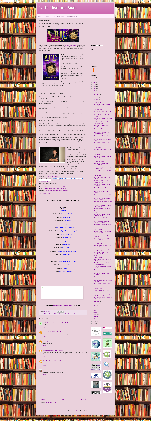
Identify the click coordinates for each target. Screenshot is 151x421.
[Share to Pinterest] (63, 312)
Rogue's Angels (67, 217)
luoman (78, 411)
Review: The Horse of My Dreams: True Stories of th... (102, 218)
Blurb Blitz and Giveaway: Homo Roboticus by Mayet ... (101, 270)
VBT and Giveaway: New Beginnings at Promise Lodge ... (102, 205)
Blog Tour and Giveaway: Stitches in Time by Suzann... (102, 256)
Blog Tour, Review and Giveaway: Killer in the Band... (101, 277)
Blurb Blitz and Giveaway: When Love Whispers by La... (102, 112)
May (95, 310)
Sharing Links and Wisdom (67, 234)
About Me (46, 16)
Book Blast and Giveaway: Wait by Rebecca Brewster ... (102, 263)
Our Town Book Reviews (65, 264)
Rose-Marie (46, 361)
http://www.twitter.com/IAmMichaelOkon (53, 185)
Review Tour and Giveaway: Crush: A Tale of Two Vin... (102, 174)
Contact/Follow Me (72, 16)
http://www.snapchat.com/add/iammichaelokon (56, 190)
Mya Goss (45, 332)
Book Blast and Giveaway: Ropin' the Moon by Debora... (102, 235)
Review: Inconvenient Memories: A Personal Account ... (102, 132)
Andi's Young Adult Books (66, 224)
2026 (94, 78)
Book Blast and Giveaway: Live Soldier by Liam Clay (103, 280)
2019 (94, 93)
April (95, 312)
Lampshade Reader (66, 275)
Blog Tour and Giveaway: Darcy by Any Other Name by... (102, 294)
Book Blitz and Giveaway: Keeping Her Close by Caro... (103, 298)
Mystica (45, 370)
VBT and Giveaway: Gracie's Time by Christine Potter (102, 167)
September (96, 301)
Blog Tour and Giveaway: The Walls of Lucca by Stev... (103, 273)
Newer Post (42, 399)
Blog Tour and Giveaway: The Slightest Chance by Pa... (103, 119)
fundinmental (66, 268)
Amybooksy (97, 71)
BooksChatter (66, 254)
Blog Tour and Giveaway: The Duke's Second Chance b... (102, 157)
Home (39, 16)
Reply (44, 327)
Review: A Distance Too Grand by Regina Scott (101, 211)
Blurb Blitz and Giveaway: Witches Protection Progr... (102, 284)
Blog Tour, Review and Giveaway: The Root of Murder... (102, 246)
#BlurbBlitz (45, 313)
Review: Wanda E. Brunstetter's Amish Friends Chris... (102, 139)
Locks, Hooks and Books (58, 7)
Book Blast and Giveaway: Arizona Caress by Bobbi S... (102, 105)
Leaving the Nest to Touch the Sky (67, 261)
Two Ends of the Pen (67, 258)
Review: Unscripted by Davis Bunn (102, 208)
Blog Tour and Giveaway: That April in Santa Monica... (103, 153)
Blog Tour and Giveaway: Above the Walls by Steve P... (102, 198)
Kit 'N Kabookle (67, 220)
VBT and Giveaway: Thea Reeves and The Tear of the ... (102, 178)
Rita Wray (45, 341)
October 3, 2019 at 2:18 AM (62, 322)
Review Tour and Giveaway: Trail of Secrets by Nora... (102, 228)
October (96, 99)
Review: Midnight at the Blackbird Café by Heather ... (101, 146)
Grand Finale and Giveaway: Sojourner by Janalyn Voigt (102, 122)
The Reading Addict (67, 237)
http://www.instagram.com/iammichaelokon (55, 186)
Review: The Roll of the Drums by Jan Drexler (102, 115)
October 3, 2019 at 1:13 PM (55, 361)
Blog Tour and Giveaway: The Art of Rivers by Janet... (102, 101)
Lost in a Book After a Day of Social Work (66, 227)
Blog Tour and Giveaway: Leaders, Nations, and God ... (102, 143)
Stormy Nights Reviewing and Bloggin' (67, 231)
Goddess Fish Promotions (71, 45)
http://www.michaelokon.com (52, 176)
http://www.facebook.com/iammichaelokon (55, 188)
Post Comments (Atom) (50, 402)
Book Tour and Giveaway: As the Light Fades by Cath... (103, 202)
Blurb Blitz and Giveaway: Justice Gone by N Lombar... (101, 239)
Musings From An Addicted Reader (67, 251)
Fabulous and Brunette (67, 214)
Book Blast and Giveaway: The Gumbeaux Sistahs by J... (101, 253)
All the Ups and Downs (67, 241)
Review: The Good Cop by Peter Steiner (101, 191)
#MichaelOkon (67, 313)
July (95, 306)
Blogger (87, 411)
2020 (94, 90)
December (96, 94)
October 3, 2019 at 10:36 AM (55, 341)
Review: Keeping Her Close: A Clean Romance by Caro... (102, 136)
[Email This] (57, 312)
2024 (94, 82)
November (96, 97)
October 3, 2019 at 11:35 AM (56, 350)
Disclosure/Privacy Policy (58, 16)
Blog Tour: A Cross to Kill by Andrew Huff (102, 150)
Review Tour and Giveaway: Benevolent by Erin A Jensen (101, 129)
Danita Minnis (66, 244)
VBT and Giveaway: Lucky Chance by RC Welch (102, 266)
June (95, 308)
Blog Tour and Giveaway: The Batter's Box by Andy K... (102, 195)
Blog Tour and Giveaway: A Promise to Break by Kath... (103, 242)
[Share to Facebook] (62, 312)
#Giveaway (50, 313)
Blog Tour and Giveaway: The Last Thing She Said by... (102, 214)
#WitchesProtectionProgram (76, 313)
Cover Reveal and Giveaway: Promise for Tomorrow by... (102, 171)
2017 (94, 323)
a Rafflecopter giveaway (45, 193)
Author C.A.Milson (67, 247)
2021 (94, 88)
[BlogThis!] (59, 312)
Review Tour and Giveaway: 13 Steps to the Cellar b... (102, 287)
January (96, 318)
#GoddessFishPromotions (58, 313)
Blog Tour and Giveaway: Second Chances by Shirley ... (101, 160)
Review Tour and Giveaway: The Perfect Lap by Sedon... (101, 221)
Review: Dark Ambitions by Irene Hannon (101, 188)
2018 (94, 321)
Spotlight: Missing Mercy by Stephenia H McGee (102, 291)
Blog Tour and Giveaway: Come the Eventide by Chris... (102, 164)
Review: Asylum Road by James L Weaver (101, 125)
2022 (94, 86)
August (96, 303)
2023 (94, 84)
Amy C (95, 69)
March (95, 314)
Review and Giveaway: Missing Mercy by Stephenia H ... (102, 260)
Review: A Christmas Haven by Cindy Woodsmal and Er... (102, 232)
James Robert (46, 350)
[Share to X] (60, 312)
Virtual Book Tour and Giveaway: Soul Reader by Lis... (103, 249)
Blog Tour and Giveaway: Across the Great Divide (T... (102, 184)
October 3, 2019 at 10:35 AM (54, 332)
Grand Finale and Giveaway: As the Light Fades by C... (102, 181)
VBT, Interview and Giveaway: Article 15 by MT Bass (102, 108)
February (96, 316)
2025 (94, 80)
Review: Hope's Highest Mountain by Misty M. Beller (102, 225)
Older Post (83, 399)
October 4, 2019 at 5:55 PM (53, 370)
